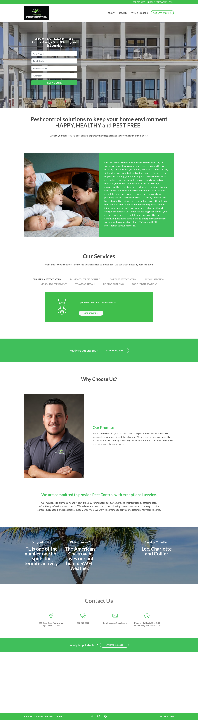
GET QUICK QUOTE (162, 13)
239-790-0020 (139, 2)
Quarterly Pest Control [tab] (47, 279)
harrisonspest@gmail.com (160, 2)
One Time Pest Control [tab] (123, 279)
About (111, 13)
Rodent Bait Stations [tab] (144, 284)
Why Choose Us (139, 13)
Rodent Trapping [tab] (113, 284)
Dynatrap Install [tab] (85, 284)
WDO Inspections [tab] (155, 279)
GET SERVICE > (91, 313)
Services (123, 13)
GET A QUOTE (54, 82)
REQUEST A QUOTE (114, 350)
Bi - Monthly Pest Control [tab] (86, 279)
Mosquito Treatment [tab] (54, 284)
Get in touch (168, 716)
